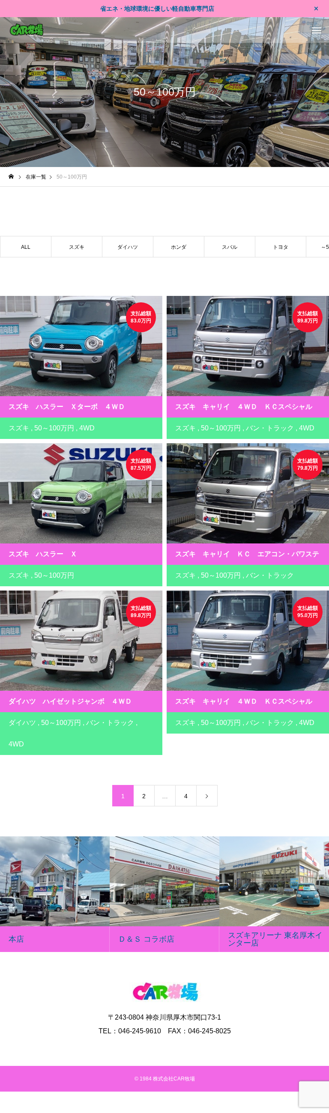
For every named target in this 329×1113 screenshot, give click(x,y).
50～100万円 (54, 428)
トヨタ (280, 247)
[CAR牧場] (26, 30)
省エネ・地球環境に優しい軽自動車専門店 (157, 8)
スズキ (76, 247)
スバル (229, 247)
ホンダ (178, 247)
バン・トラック (270, 428)
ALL (25, 247)
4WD (87, 428)
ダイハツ (127, 247)
